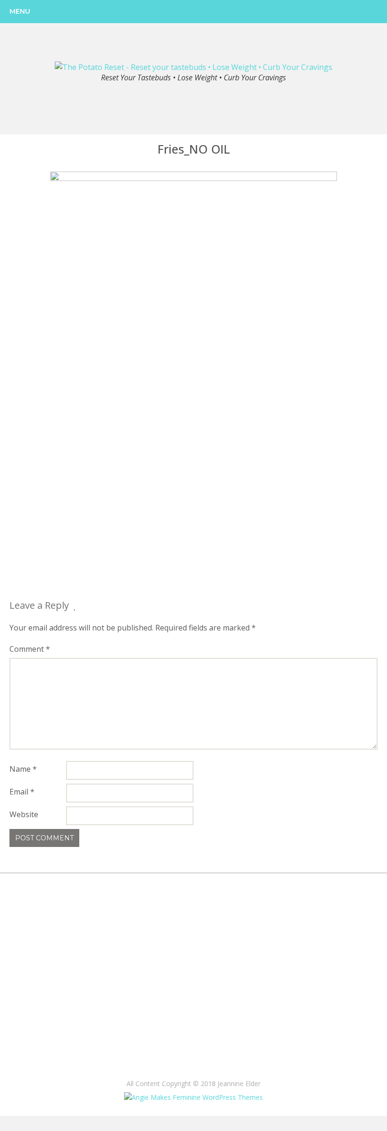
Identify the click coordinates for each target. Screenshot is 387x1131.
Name (23, 769)
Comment (29, 649)
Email (21, 791)
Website (23, 814)
